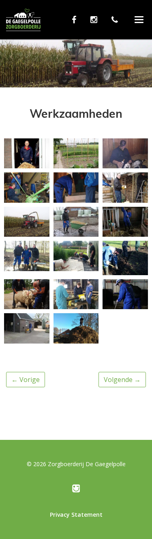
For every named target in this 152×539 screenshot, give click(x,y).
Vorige (25, 379)
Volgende (122, 379)
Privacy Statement (76, 514)
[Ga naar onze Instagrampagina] (95, 19)
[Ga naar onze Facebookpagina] (76, 19)
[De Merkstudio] (76, 490)
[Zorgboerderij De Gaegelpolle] (23, 24)
